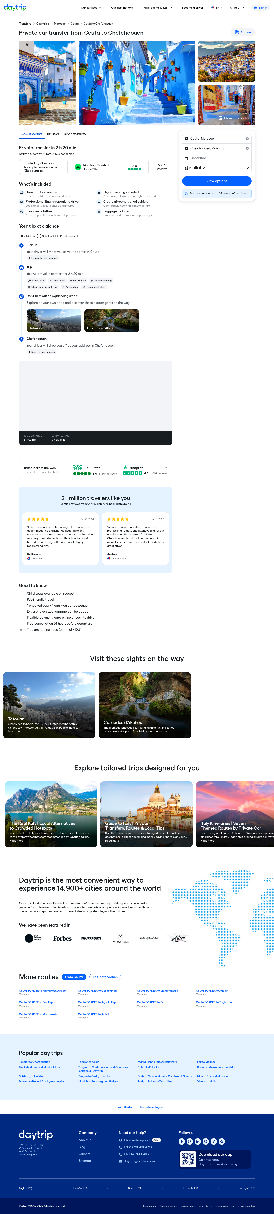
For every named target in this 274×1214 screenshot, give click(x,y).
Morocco (60, 23)
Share (246, 32)
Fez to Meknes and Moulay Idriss (39, 1067)
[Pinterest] (206, 1141)
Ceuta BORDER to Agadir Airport (99, 1002)
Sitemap (85, 1160)
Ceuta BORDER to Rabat (93, 1014)
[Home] (15, 7)
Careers (84, 1154)
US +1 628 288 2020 (138, 1147)
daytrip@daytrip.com (139, 1161)
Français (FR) (190, 1188)
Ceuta (75, 23)
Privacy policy (187, 1206)
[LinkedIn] (198, 1141)
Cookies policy (168, 1206)
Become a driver (193, 7)
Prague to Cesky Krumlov (94, 1076)
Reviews (53, 134)
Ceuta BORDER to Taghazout (214, 1002)
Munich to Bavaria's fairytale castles (41, 1081)
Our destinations (122, 7)
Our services (89, 7)
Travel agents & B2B (155, 7)
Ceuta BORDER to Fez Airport (38, 1002)
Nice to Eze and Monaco (212, 1076)
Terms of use (150, 1206)
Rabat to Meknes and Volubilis (216, 1067)
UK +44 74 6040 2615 (139, 1154)
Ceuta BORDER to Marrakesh (38, 1014)
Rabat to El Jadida (149, 1067)
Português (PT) (247, 1188)
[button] (60, 538)
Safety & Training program (213, 1206)
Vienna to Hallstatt (208, 1081)
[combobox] (216, 138)
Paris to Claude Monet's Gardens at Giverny (165, 1076)
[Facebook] (182, 1141)
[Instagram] (190, 1141)
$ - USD (235, 7)
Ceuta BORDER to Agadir (212, 990)
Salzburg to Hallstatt (32, 1076)
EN (217, 7)
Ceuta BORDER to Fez (151, 1002)
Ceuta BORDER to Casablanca (97, 990)
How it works (31, 134)
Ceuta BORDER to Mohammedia (157, 990)
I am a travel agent (152, 1107)
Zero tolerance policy (243, 1206)
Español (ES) (80, 1188)
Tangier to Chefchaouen (34, 1061)
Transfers (25, 23)
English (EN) (25, 1188)
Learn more (15, 731)
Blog (82, 1147)
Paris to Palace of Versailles (155, 1081)
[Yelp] (222, 1141)
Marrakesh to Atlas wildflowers (157, 1061)
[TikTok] (214, 1141)
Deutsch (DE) (135, 1188)
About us (85, 1140)
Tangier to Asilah (88, 1061)
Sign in (263, 7)
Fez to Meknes (206, 1061)
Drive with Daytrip (122, 1107)
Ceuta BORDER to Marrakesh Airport (42, 990)
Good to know (75, 134)
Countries (42, 23)
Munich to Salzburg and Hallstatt (99, 1081)
